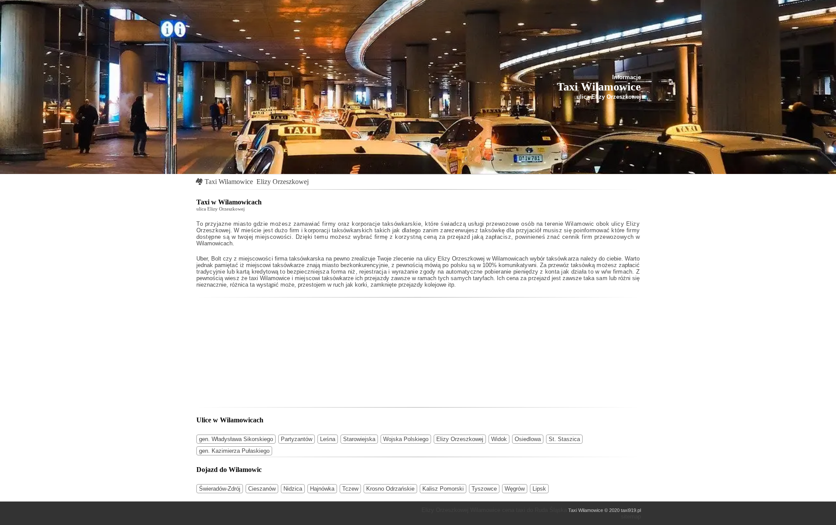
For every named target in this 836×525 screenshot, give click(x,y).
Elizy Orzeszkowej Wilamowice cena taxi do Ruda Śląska (494, 510)
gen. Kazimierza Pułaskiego (234, 451)
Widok (499, 439)
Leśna (327, 439)
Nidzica (292, 488)
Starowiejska (359, 439)
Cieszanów (262, 488)
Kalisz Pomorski (443, 488)
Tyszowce (484, 488)
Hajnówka (322, 488)
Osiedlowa (528, 439)
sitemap (631, 516)
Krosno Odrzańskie (390, 488)
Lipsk (539, 488)
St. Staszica (564, 439)
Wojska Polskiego (405, 439)
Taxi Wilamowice (229, 181)
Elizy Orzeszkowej (282, 181)
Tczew (350, 488)
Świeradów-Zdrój (219, 488)
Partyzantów (296, 439)
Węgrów (515, 488)
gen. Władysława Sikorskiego (236, 439)
